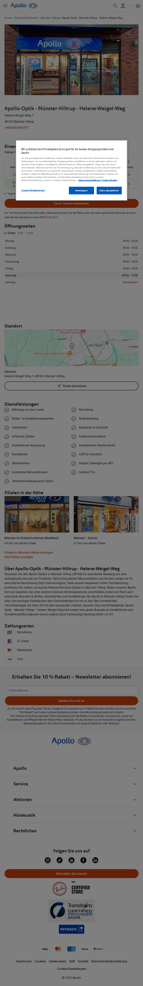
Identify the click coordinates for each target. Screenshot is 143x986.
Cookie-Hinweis (109, 180)
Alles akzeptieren (109, 190)
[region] (71, 170)
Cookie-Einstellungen (33, 190)
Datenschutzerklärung (89, 180)
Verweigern (81, 190)
